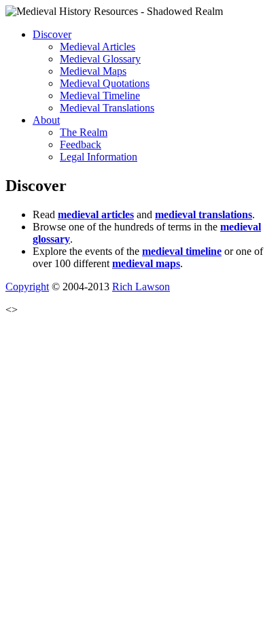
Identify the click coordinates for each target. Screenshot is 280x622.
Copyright (27, 286)
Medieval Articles (97, 46)
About (46, 120)
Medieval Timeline (100, 95)
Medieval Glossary (100, 59)
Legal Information (98, 156)
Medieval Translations (107, 108)
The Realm (83, 132)
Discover (52, 34)
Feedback (80, 144)
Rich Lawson (141, 286)
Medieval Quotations (105, 83)
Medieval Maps (93, 71)
